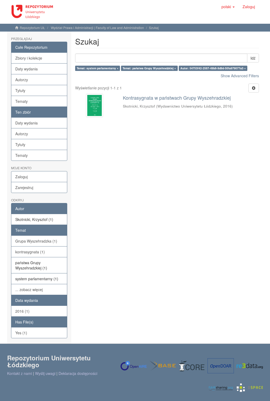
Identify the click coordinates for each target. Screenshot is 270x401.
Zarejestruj (24, 187)
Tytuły (20, 90)
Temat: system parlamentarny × (97, 68)
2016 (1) (22, 311)
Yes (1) (21, 332)
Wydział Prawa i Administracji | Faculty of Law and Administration (97, 27)
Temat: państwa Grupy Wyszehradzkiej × (149, 68)
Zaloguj (21, 176)
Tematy (21, 101)
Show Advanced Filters (240, 75)
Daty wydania (26, 68)
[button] (228, 6)
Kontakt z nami (19, 373)
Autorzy (21, 79)
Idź (252, 58)
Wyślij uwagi (45, 373)
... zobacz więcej (29, 289)
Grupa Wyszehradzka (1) (36, 241)
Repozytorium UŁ (32, 27)
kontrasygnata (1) (30, 251)
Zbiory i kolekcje (28, 58)
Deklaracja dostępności (78, 373)
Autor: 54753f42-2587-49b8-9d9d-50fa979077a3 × (213, 68)
